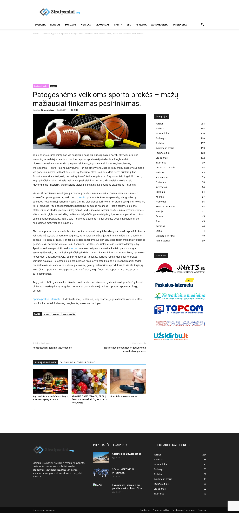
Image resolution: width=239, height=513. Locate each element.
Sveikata (40, 24)
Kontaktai (202, 510)
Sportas (64, 33)
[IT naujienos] (179, 313)
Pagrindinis (145, 510)
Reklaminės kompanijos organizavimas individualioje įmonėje (125, 349)
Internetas (180, 24)
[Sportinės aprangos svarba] (128, 381)
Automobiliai (159, 24)
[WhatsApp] (58, 328)
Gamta (118, 24)
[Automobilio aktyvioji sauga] (101, 457)
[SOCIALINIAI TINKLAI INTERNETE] (101, 472)
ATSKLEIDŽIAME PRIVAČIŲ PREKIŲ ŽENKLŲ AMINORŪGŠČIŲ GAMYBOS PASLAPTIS (89, 399)
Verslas (86, 24)
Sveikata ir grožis (50, 33)
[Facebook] (36, 328)
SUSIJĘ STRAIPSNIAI (45, 362)
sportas (72, 248)
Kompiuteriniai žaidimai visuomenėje (52, 347)
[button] (202, 24)
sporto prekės (69, 314)
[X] (43, 328)
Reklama (141, 24)
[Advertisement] (119, 60)
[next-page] (40, 409)
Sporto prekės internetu (46, 299)
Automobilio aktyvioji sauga (126, 454)
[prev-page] (35, 409)
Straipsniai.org (47, 110)
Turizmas (71, 24)
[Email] (73, 328)
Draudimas (102, 24)
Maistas (55, 24)
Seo (129, 24)
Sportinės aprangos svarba (123, 396)
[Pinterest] (51, 328)
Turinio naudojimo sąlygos (183, 510)
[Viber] (66, 328)
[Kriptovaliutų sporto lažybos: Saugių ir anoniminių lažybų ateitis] (50, 381)
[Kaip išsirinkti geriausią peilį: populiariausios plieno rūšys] (101, 489)
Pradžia (36, 33)
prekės (82, 197)
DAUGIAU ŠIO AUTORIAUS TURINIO (77, 362)
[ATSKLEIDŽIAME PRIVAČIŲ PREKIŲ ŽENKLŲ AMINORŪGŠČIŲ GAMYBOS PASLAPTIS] (89, 381)
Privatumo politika (161, 510)
